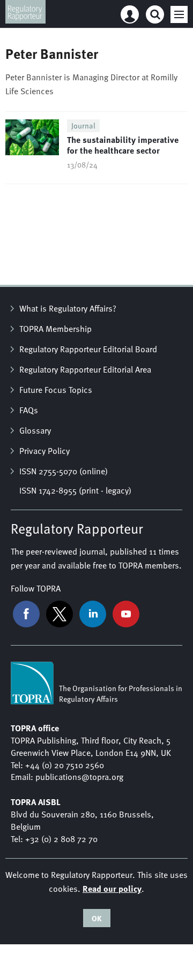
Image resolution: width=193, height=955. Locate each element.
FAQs (28, 410)
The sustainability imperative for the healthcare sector (123, 144)
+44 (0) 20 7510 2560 (64, 765)
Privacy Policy (44, 450)
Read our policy (112, 888)
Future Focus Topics (55, 389)
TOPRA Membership (55, 328)
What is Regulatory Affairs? (67, 308)
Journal (83, 125)
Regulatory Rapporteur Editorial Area (85, 369)
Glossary (35, 430)
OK (97, 918)
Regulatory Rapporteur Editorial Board (88, 349)
